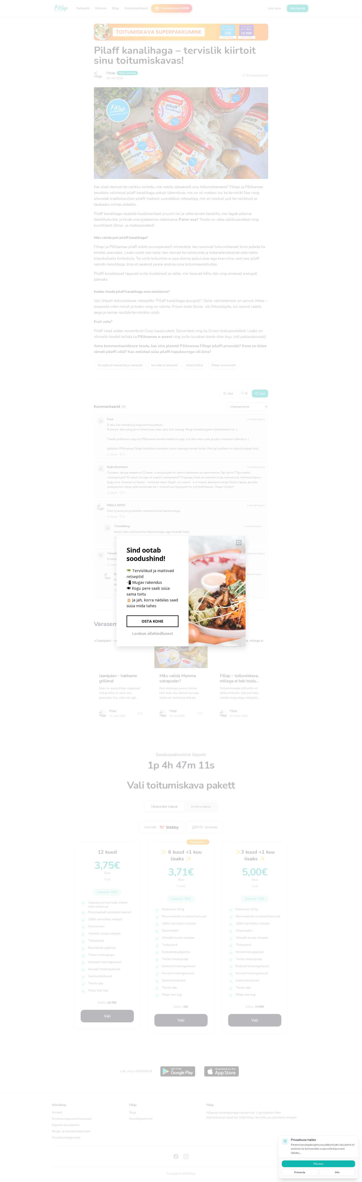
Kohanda (299, 1172)
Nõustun (318, 1163)
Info (337, 1172)
